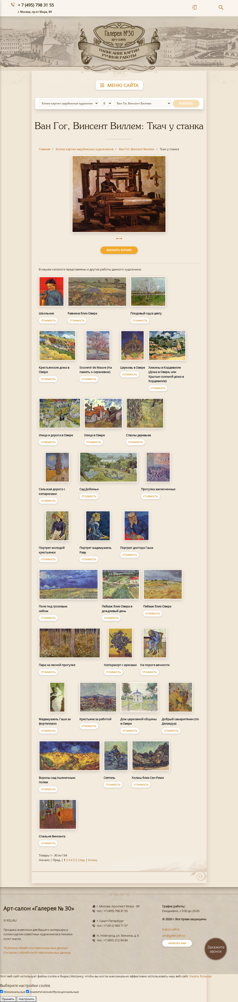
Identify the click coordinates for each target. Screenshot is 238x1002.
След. (81, 860)
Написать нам (177, 943)
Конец (92, 860)
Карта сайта (170, 929)
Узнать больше (200, 976)
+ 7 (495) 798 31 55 (36, 5)
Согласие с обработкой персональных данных (37, 952)
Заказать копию (119, 250)
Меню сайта (122, 85)
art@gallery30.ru (173, 935)
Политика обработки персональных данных (35, 948)
